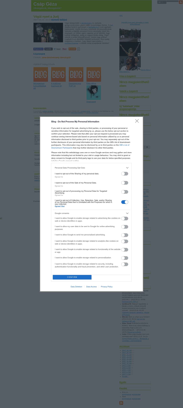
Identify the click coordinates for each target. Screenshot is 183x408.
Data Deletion (76, 287)
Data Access (91, 287)
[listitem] (91, 167)
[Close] (137, 121)
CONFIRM (72, 277)
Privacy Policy (107, 287)
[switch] (124, 173)
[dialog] (91, 204)
